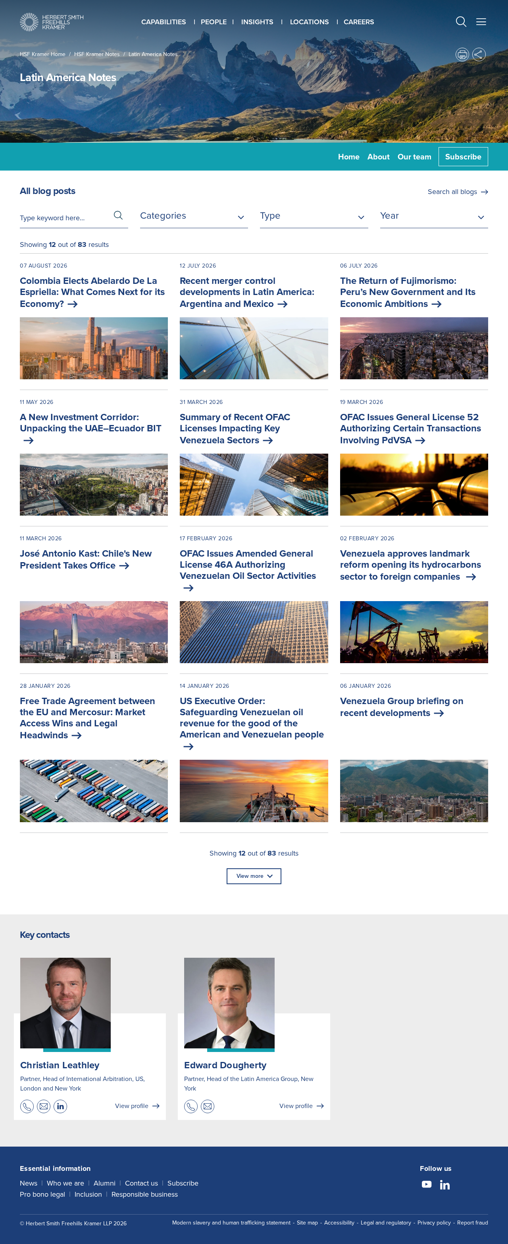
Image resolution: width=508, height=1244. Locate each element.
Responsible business (145, 1194)
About (379, 157)
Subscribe (463, 157)
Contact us (141, 1183)
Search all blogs (452, 191)
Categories (163, 215)
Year (389, 215)
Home (349, 157)
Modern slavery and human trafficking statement (231, 1223)
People (214, 22)
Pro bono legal (42, 1194)
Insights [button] (257, 22)
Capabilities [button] (163, 22)
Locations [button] (309, 22)
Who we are (65, 1183)
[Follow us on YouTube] (426, 1185)
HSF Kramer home (42, 54)
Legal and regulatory (386, 1223)
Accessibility (339, 1223)
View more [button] (250, 876)
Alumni (104, 1183)
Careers (359, 22)
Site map (307, 1223)
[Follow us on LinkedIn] (445, 1185)
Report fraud (472, 1223)
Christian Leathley (60, 1065)
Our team (414, 157)
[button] (461, 23)
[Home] (51, 22)
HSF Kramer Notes (97, 54)
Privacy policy (434, 1223)
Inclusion (88, 1194)
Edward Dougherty (225, 1065)
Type (270, 215)
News (28, 1183)
